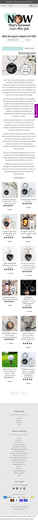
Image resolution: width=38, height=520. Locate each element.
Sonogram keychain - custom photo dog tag (9, 298)
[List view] (30, 40)
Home (19, 438)
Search (19, 418)
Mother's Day (19, 442)
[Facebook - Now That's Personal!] (17, 488)
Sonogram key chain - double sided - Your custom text (9, 233)
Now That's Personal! (21, 507)
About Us (19, 420)
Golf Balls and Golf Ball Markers (19, 453)
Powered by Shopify (19, 509)
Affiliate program (19, 473)
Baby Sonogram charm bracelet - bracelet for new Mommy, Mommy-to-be (28, 337)
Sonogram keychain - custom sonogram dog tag (28, 233)
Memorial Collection (19, 462)
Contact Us (19, 469)
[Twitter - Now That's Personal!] (14, 488)
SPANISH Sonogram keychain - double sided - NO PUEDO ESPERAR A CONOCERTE (28, 373)
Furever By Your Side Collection (19, 458)
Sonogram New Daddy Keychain (28, 200)
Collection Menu (19, 178)
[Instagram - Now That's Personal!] (21, 488)
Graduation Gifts (19, 445)
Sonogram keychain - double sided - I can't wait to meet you (9, 201)
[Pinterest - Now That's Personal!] (24, 488)
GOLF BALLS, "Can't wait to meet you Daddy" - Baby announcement (10, 372)
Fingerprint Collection (19, 455)
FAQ (19, 425)
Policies (19, 422)
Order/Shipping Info (19, 471)
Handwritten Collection (19, 460)
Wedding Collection (19, 464)
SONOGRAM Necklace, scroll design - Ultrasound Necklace (10, 335)
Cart (34, 5)
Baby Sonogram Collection (19, 449)
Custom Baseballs (19, 451)
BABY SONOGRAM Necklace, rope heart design (9, 265)
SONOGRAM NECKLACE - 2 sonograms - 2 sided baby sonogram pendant (28, 301)
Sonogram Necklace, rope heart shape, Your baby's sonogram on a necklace (28, 266)
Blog (19, 475)
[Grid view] (28, 40)
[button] (8, 206)
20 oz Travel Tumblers (19, 447)
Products (18, 440)
